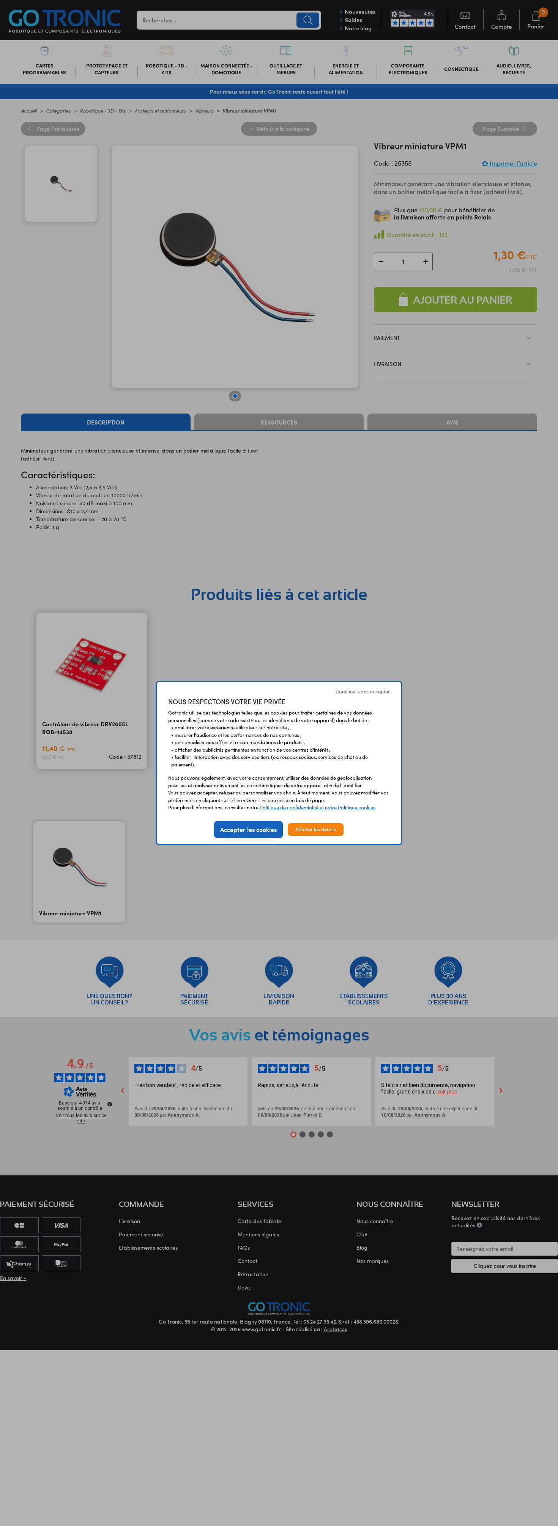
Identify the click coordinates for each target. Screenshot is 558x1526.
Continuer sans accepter (363, 691)
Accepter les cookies (248, 829)
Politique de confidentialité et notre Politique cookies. (318, 807)
